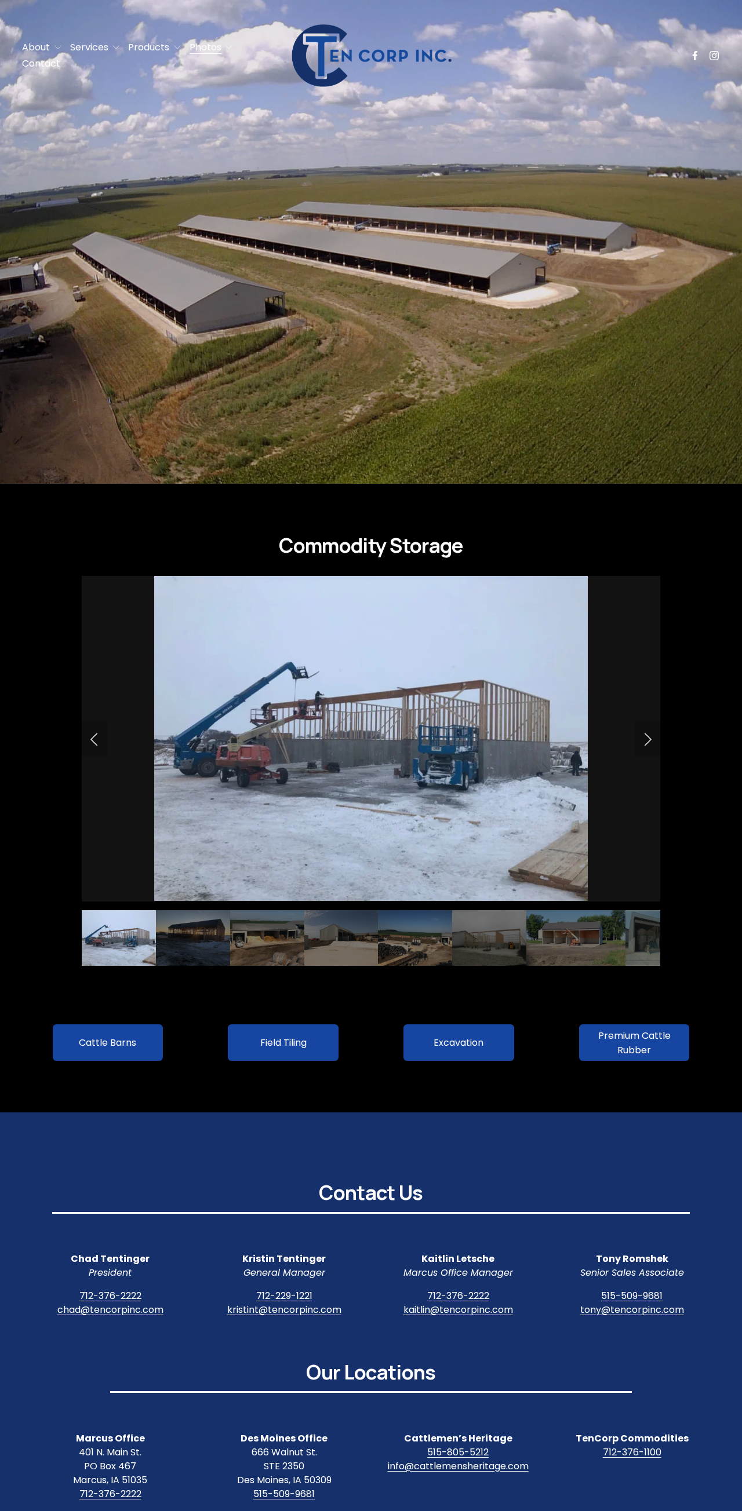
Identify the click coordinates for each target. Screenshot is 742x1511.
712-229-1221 (284, 1295)
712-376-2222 (110, 1295)
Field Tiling (283, 1042)
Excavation (458, 1042)
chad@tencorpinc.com (110, 1309)
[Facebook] (695, 55)
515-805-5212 (458, 1452)
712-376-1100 (632, 1452)
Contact (41, 63)
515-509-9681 (632, 1295)
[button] (94, 738)
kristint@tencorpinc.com (284, 1309)
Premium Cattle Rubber (634, 1043)
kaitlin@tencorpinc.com (458, 1309)
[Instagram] (714, 55)
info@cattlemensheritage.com (458, 1466)
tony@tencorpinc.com (632, 1309)
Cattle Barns (107, 1042)
